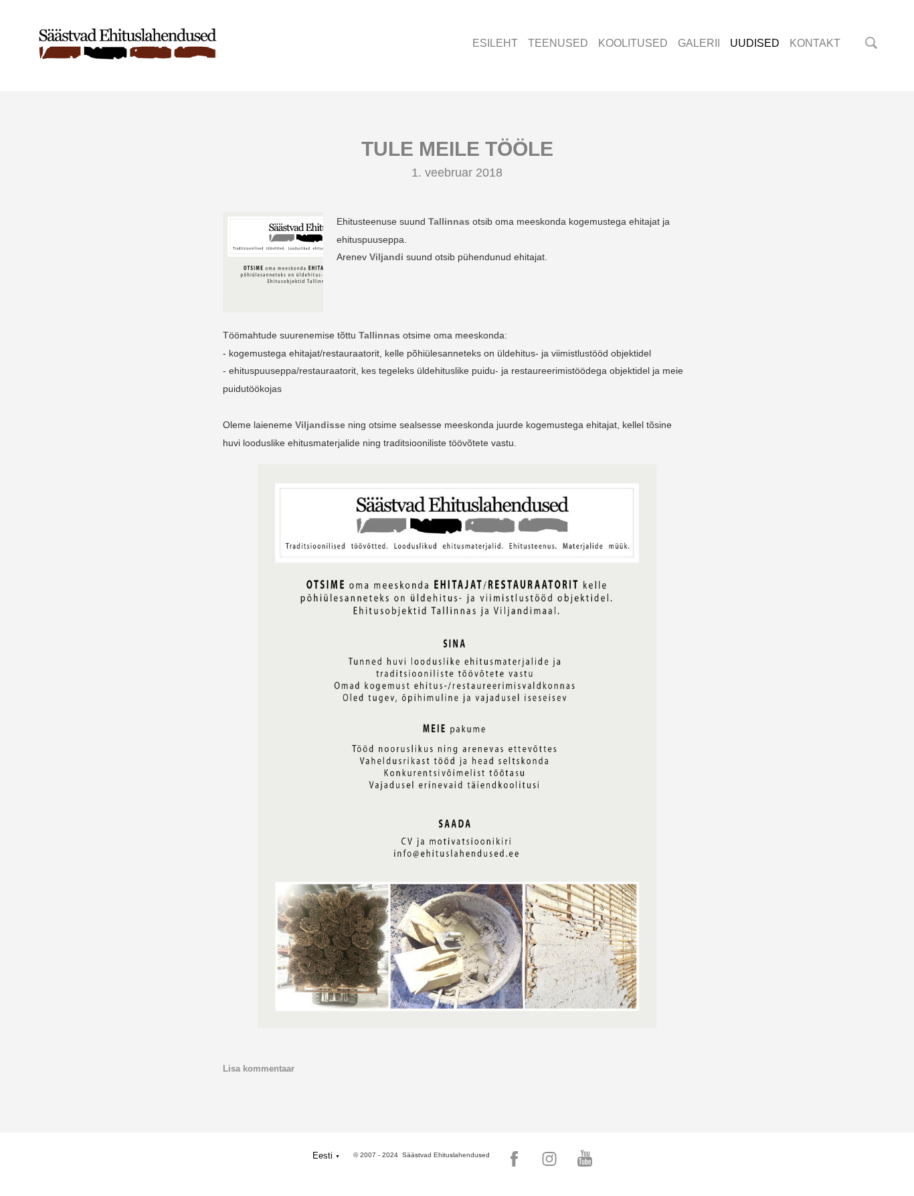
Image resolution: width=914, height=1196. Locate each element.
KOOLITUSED (633, 43)
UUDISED (755, 43)
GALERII (699, 43)
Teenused (558, 43)
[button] (326, 1156)
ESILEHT (495, 43)
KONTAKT (815, 43)
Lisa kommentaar (258, 1069)
